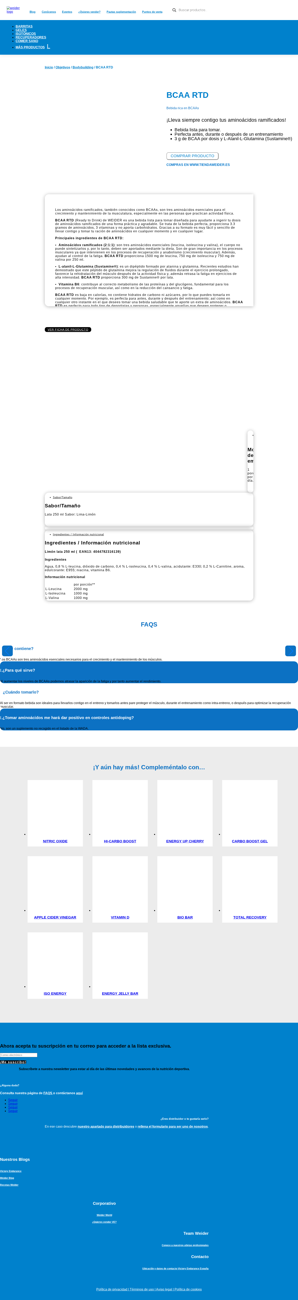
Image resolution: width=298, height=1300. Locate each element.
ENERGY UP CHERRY (185, 841)
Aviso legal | (165, 1289)
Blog (32, 11)
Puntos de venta (152, 11)
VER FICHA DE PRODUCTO (68, 329)
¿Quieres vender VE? (104, 1222)
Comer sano (27, 41)
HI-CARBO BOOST (120, 841)
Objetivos (63, 67)
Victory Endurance (10, 1171)
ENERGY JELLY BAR (120, 994)
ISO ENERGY (55, 994)
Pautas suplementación (121, 11)
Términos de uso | (143, 1289)
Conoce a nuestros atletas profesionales (185, 1245)
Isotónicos (26, 33)
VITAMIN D (120, 917)
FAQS (48, 1093)
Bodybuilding (83, 67)
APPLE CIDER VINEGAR (55, 917)
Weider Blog (7, 1178)
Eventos (67, 11)
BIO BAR (185, 917)
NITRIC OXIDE (55, 841)
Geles (21, 30)
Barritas (24, 26)
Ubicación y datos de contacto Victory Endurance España (175, 1268)
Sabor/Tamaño (62, 497)
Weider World (104, 1215)
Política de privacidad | (113, 1289)
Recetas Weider (9, 1185)
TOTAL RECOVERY (250, 917)
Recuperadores (31, 37)
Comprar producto (192, 156)
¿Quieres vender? (89, 11)
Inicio (49, 67)
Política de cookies (188, 1289)
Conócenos (49, 11)
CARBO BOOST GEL (250, 841)
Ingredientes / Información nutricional (78, 534)
